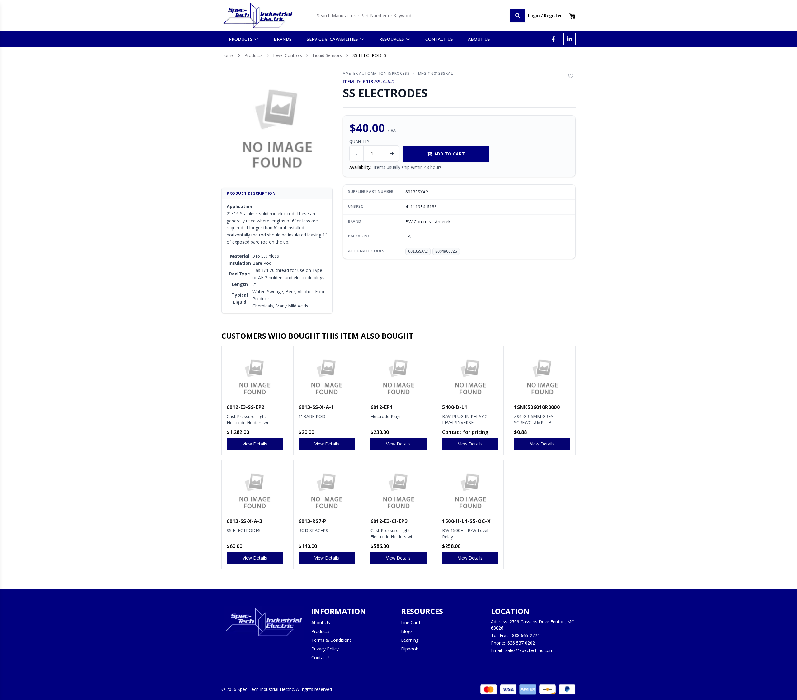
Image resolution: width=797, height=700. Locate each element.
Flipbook (409, 649)
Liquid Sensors (327, 55)
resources (391, 39)
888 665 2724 (526, 635)
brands (283, 39)
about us (479, 39)
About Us (320, 623)
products (240, 39)
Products (253, 55)
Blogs (407, 631)
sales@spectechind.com (529, 650)
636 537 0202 (521, 643)
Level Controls (287, 55)
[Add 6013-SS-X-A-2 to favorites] (571, 76)
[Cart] (572, 15)
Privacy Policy (325, 649)
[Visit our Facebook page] (553, 39)
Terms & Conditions (331, 640)
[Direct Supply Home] (257, 15)
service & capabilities (332, 39)
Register (553, 15)
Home (227, 55)
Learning (409, 640)
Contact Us (322, 657)
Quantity (359, 141)
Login (534, 15)
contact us (439, 39)
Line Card (410, 623)
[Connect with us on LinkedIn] (569, 39)
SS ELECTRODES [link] (369, 55)
